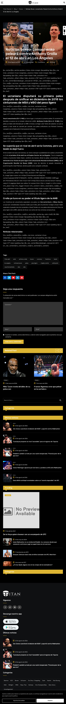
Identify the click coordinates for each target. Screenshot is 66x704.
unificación (55, 263)
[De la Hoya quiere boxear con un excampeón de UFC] (33, 510)
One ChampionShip (41, 685)
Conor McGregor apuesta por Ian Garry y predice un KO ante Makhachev (37, 468)
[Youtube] (13, 277)
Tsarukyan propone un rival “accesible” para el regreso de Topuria (35, 441)
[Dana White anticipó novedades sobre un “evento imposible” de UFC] (7, 478)
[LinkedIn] (18, 277)
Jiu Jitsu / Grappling (34, 680)
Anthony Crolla (23, 259)
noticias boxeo (18, 263)
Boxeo (17, 680)
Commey (39, 259)
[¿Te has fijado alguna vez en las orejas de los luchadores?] (7, 563)
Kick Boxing (56, 680)
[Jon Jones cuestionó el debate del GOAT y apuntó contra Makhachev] (7, 426)
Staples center (45, 263)
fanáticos (48, 259)
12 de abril (7, 259)
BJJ (11, 680)
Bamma (6, 680)
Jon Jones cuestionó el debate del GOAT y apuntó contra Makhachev (36, 429)
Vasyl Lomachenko (9, 267)
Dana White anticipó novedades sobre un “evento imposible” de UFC (36, 480)
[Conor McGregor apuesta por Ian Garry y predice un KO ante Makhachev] (7, 465)
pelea (26, 263)
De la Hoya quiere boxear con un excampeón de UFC (24, 534)
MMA (14, 423)
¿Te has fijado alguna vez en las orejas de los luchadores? (32, 565)
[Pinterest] (22, 277)
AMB (14, 259)
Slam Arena (52, 685)
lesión (55, 259)
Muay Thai (23, 685)
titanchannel (29, 62)
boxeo (32, 259)
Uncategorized (8, 689)
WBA (19, 267)
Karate (49, 680)
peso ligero (34, 263)
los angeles (7, 263)
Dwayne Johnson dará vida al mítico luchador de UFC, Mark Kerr (34, 554)
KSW (5, 685)
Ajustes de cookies (19, 700)
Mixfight (11, 685)
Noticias (30, 685)
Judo (43, 680)
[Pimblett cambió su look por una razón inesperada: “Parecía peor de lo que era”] (7, 452)
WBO (24, 267)
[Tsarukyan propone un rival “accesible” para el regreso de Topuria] (7, 439)
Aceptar (50, 700)
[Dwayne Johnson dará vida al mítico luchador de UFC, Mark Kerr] (7, 553)
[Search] (64, 3)
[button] (57, 350)
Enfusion (23, 680)
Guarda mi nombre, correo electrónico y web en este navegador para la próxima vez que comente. (33, 336)
